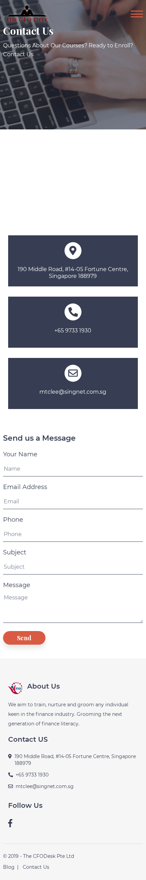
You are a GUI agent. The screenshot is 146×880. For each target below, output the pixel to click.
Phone (13, 519)
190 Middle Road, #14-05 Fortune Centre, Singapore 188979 (73, 272)
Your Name (20, 454)
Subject (14, 552)
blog (9, 867)
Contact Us (36, 867)
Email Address (25, 487)
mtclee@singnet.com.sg (72, 392)
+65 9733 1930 (72, 330)
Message (16, 585)
